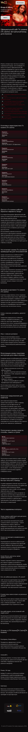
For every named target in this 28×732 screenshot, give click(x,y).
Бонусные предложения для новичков (15, 111)
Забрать (5, 17)
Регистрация (20, 2)
